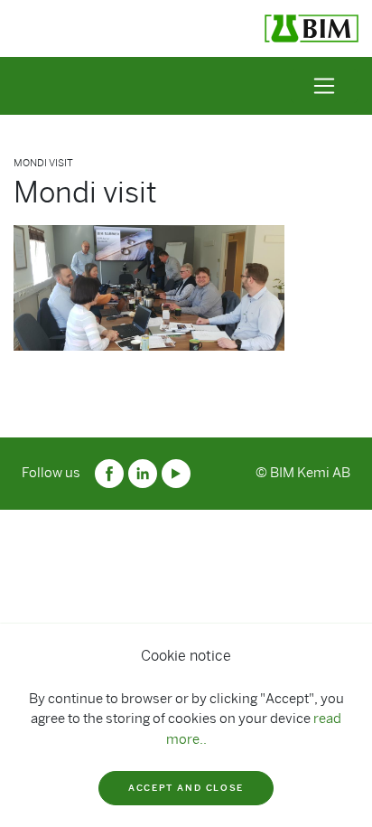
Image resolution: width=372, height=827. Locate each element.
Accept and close (186, 788)
